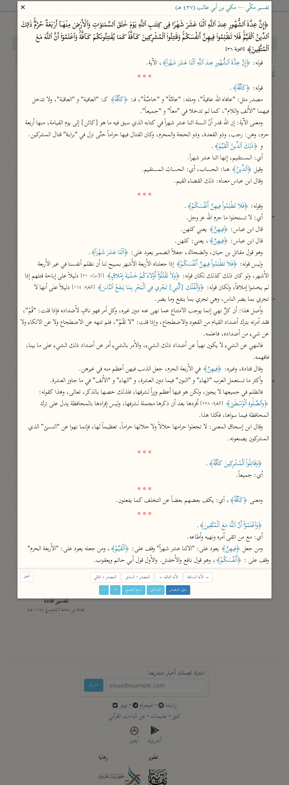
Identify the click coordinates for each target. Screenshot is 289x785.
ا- (104, 590)
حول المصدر (178, 590)
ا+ (115, 590)
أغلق (27, 576)
